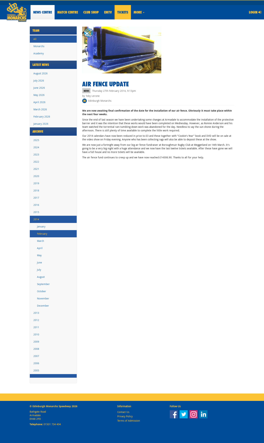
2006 (36, 363)
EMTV (108, 12)
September (43, 284)
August (41, 277)
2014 (36, 219)
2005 (36, 370)
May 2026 (39, 95)
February (42, 233)
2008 (36, 349)
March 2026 (40, 109)
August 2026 (40, 73)
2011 (36, 327)
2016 (36, 205)
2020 (36, 176)
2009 (36, 341)
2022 (36, 161)
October (41, 291)
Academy (38, 53)
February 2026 (41, 116)
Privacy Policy (125, 416)
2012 (36, 320)
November (43, 298)
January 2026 (40, 123)
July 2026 (38, 80)
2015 (36, 212)
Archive (38, 131)
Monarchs (38, 46)
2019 (36, 183)
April (40, 248)
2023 (36, 154)
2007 (36, 356)
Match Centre (67, 12)
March (40, 241)
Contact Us (123, 412)
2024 (36, 147)
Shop (91, 12)
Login (253, 12)
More (138, 12)
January (41, 226)
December (43, 305)
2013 (36, 313)
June (39, 262)
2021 (36, 169)
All (34, 39)
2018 (36, 190)
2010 (36, 334)
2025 (36, 140)
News (42, 12)
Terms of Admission (128, 420)
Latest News (41, 65)
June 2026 (39, 87)
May (39, 255)
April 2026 (39, 102)
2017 (36, 197)
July (39, 269)
